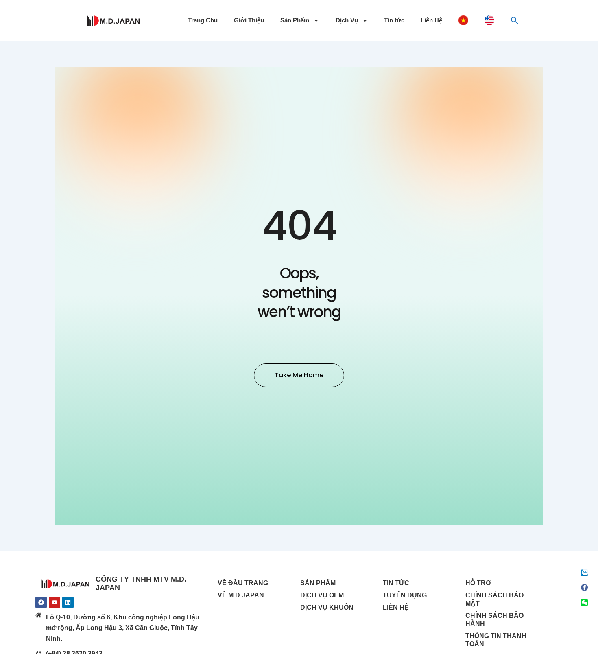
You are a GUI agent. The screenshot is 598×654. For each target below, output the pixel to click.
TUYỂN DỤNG (405, 595)
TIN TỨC (396, 583)
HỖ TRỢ (478, 583)
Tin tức (394, 20)
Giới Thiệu (249, 20)
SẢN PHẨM (318, 583)
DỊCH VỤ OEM (322, 595)
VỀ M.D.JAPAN (241, 595)
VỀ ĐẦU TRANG (243, 583)
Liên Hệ (431, 20)
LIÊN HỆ (396, 607)
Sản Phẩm (294, 20)
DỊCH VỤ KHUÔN (327, 607)
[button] (514, 20)
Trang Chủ (203, 20)
